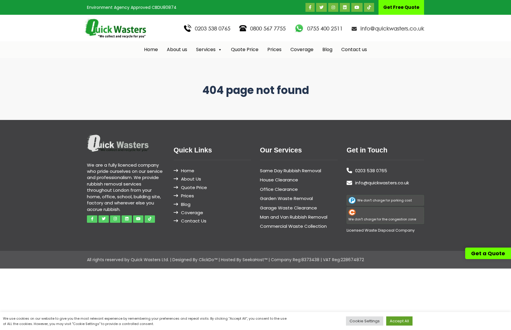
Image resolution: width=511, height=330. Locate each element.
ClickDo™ (208, 260)
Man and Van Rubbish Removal (293, 217)
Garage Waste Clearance (288, 208)
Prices (274, 49)
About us (177, 49)
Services (206, 49)
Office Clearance (279, 189)
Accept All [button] (399, 321)
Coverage (301, 49)
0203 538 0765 (212, 28)
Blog (327, 49)
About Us (191, 179)
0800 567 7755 (268, 28)
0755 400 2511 (325, 28)
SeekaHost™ (254, 260)
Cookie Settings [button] (365, 321)
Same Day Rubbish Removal (290, 171)
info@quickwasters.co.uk (392, 28)
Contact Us (193, 221)
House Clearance (279, 180)
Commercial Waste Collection (293, 226)
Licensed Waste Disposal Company (381, 230)
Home (151, 49)
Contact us (354, 49)
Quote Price (244, 49)
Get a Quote (488, 253)
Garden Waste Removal (286, 198)
